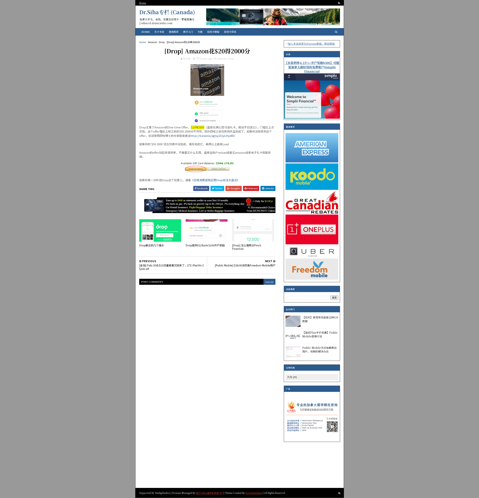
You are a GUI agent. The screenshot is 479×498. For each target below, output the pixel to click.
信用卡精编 (213, 32)
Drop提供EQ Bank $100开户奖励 (205, 245)
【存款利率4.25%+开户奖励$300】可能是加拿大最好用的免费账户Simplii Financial (312, 67)
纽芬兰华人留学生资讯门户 (209, 492)
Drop (162, 42)
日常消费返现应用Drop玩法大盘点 (215, 180)
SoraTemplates (253, 492)
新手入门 (188, 32)
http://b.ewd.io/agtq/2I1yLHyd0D (212, 136)
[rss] (339, 3)
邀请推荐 (174, 32)
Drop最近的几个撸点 (151, 245)
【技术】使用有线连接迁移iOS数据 (320, 319)
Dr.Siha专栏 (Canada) (167, 12)
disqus (269, 281)
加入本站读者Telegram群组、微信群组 (311, 43)
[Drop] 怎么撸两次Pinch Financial (246, 247)
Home (142, 2)
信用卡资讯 (230, 32)
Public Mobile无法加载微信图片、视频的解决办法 (319, 349)
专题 (200, 32)
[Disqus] (207, 335)
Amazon (152, 42)
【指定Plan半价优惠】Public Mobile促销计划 (320, 334)
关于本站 (159, 32)
